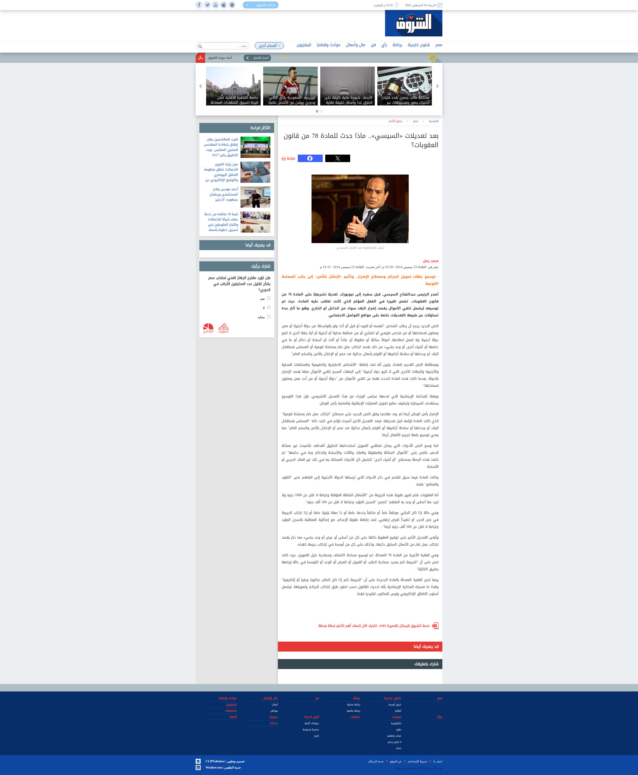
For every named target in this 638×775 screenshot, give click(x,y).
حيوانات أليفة (312, 723)
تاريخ (316, 735)
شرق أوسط (395, 704)
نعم (262, 298)
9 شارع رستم (394, 742)
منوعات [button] (396, 717)
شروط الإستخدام (417, 761)
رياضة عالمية (353, 710)
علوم (398, 729)
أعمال (275, 704)
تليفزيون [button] (304, 45)
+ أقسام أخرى (269, 45)
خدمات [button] (273, 723)
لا (264, 308)
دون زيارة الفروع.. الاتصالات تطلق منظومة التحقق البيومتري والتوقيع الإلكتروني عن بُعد (221, 174)
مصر (415, 121)
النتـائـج (208, 331)
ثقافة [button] (233, 717)
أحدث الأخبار (260, 58)
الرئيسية (434, 121)
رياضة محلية (353, 704)
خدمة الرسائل (376, 761)
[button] (281, 57)
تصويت (223, 331)
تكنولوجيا (396, 723)
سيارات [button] (273, 717)
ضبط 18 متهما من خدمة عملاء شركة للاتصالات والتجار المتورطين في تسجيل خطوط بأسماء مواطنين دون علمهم (221, 224)
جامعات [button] (355, 717)
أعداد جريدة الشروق (220, 57)
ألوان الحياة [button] (311, 717)
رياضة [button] (397, 45)
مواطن (274, 710)
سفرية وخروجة (311, 729)
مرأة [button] (439, 717)
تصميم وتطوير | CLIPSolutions (225, 761)
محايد (261, 317)
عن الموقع (396, 761)
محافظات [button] (231, 710)
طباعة (291, 158)
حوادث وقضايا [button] (328, 45)
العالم (398, 710)
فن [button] (373, 45)
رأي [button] (384, 45)
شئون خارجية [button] (419, 45)
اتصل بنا (437, 761)
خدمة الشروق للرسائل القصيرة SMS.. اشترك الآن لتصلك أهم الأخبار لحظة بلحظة (374, 626)
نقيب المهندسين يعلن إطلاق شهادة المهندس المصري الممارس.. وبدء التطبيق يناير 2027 (221, 147)
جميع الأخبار (395, 121)
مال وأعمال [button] (355, 45)
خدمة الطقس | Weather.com (223, 767)
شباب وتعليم (394, 735)
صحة (398, 748)
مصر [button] (438, 45)
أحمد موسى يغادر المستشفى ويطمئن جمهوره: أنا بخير (223, 194)
